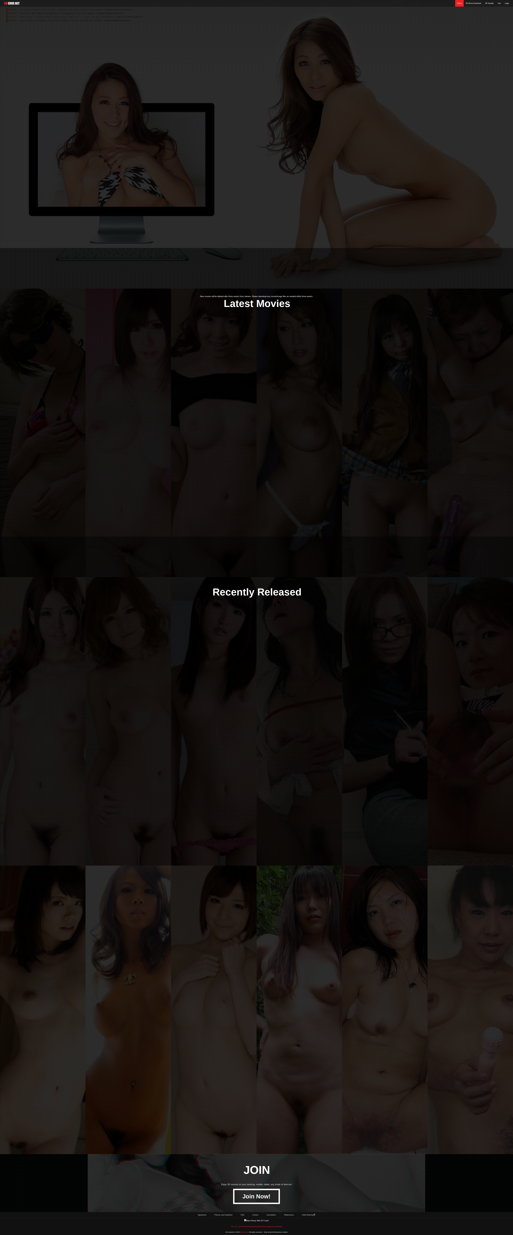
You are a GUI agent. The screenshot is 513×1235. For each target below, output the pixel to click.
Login (507, 3)
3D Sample (489, 3)
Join (499, 3)
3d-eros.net (244, 1232)
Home (459, 3)
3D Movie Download (473, 3)
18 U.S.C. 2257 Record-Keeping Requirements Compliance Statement (256, 1226)
